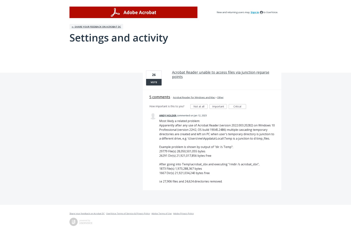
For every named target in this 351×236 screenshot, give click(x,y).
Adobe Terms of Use (162, 213)
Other (220, 97)
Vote (154, 82)
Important (219, 107)
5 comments (159, 96)
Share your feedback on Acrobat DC (87, 213)
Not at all (200, 107)
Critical (239, 107)
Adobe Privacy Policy (183, 213)
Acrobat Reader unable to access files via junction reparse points (220, 74)
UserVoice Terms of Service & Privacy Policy (128, 213)
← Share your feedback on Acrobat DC (96, 26)
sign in (255, 12)
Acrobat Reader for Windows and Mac (194, 97)
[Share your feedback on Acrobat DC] (133, 12)
